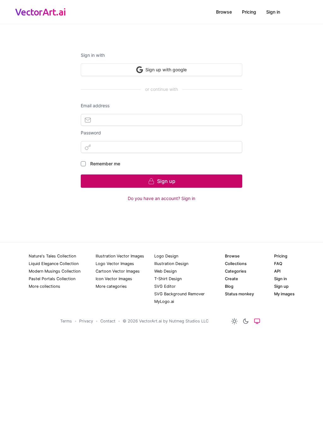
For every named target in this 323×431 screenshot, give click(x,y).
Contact (107, 321)
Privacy (86, 321)
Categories (235, 271)
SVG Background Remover (179, 294)
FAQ (278, 263)
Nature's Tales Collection (52, 256)
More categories (111, 286)
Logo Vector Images (115, 263)
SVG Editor (165, 286)
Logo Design (166, 256)
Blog (229, 286)
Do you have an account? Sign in (161, 198)
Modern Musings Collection (54, 271)
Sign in (273, 12)
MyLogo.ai (164, 301)
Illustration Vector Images (120, 256)
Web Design (165, 271)
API (277, 271)
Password (91, 132)
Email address (95, 105)
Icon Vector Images (114, 278)
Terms (66, 321)
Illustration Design (171, 263)
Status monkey (239, 294)
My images (284, 294)
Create (231, 278)
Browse (224, 12)
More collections (44, 286)
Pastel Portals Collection (52, 278)
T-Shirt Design (168, 278)
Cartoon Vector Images (118, 271)
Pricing (249, 12)
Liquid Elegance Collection (54, 263)
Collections (236, 263)
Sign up (281, 286)
